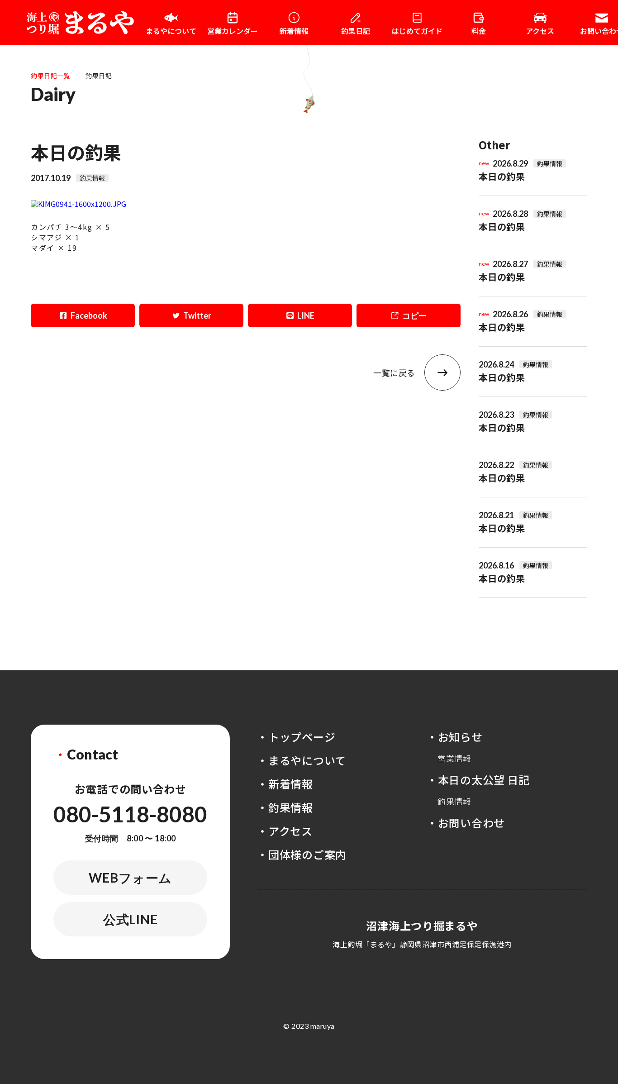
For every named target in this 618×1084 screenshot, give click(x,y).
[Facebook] (83, 315)
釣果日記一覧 (50, 75)
